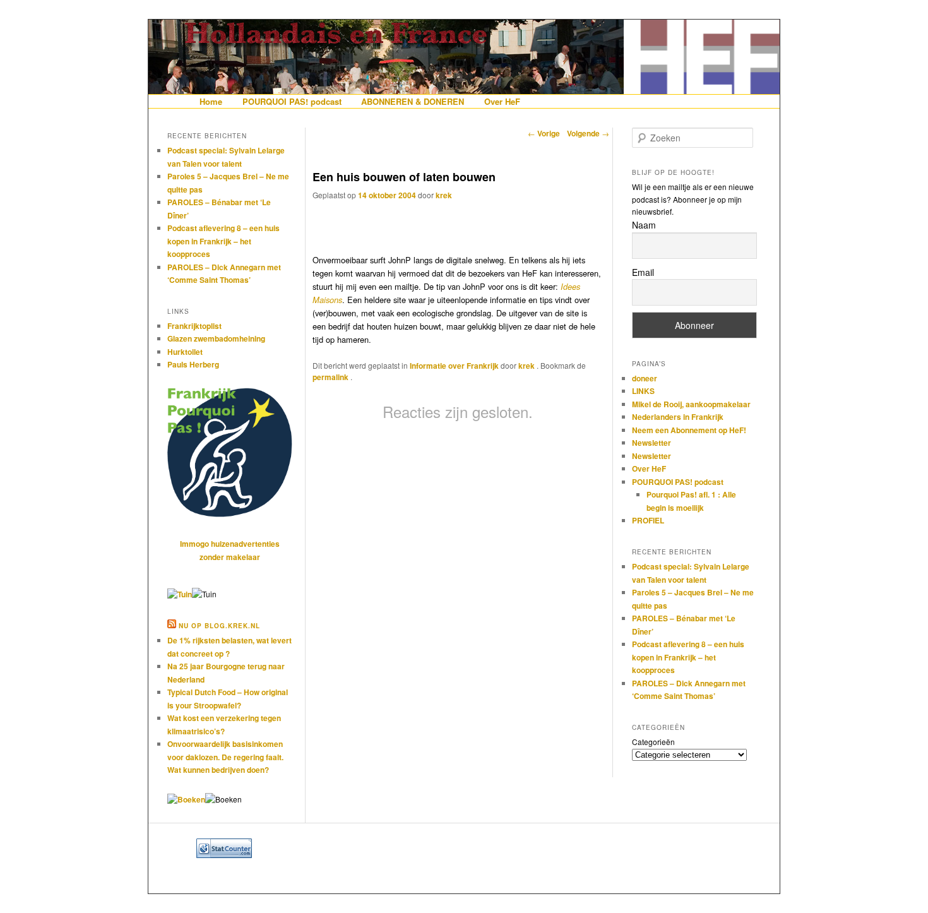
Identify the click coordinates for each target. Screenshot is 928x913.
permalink (331, 377)
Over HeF (502, 101)
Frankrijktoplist (194, 325)
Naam (644, 224)
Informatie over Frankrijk (454, 365)
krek (444, 195)
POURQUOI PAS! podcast (292, 101)
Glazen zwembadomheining (216, 338)
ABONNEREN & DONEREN (412, 101)
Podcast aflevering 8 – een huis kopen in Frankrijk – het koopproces (223, 241)
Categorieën (653, 741)
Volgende (588, 133)
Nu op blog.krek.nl (219, 625)
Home (210, 101)
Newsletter (651, 442)
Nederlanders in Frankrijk (677, 416)
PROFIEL (648, 520)
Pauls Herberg (193, 364)
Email (643, 272)
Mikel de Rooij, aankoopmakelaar (691, 404)
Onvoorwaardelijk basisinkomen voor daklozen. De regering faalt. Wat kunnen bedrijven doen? (225, 756)
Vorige (544, 133)
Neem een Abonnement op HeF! (689, 430)
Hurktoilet (185, 351)
